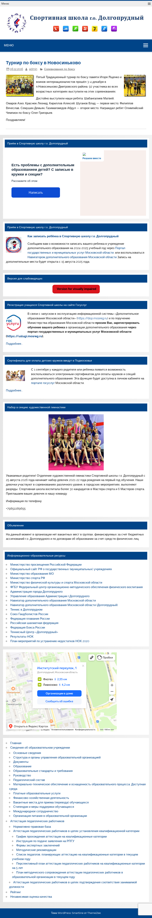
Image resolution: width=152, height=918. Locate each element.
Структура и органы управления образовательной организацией (57, 757)
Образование (22, 766)
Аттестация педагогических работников (37, 821)
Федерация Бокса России (27, 627)
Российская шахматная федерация (34, 623)
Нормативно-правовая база (32, 826)
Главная (15, 743)
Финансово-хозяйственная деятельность (41, 798)
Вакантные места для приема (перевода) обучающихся (51, 802)
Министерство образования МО (32, 573)
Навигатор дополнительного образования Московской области (53, 600)
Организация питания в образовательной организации (50, 816)
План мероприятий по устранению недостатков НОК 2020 (49, 641)
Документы (20, 762)
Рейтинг (15, 892)
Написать (36, 192)
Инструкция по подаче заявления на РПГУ (45, 841)
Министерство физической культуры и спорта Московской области (56, 582)
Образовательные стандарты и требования (43, 771)
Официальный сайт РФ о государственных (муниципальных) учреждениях (61, 569)
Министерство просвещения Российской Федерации (46, 564)
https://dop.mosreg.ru (92, 318)
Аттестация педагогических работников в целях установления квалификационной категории (76, 831)
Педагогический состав (29, 780)
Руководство (22, 775)
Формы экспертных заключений (38, 845)
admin (33, 69)
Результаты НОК (21, 636)
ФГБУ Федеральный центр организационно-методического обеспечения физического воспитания (76, 587)
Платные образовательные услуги (36, 793)
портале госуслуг (43, 383)
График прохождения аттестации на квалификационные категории (61, 836)
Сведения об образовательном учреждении (40, 747)
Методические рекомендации (36, 850)
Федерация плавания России (30, 618)
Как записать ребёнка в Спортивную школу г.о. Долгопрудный (73, 236)
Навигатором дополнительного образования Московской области (72, 257)
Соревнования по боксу (59, 69)
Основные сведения (27, 753)
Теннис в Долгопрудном (26, 609)
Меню (5, 3)
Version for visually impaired (76, 288)
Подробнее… (14, 344)
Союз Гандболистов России (29, 614)
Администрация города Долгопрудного (36, 591)
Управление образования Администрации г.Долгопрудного (49, 596)
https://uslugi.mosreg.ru (24, 336)
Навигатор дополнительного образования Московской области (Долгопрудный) (64, 605)
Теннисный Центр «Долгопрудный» (34, 632)
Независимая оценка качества (31, 896)
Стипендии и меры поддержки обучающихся (43, 807)
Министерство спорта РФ (27, 578)
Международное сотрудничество (35, 811)
